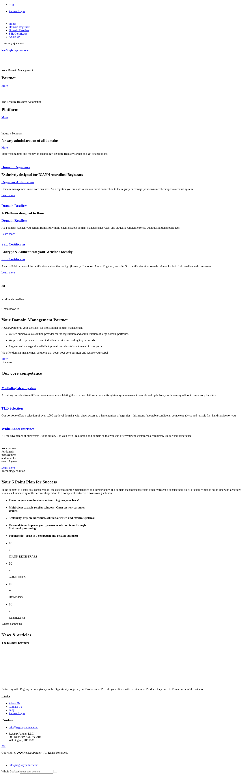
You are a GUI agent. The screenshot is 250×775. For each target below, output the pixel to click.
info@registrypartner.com (15, 50)
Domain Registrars (19, 27)
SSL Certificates (18, 33)
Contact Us (15, 706)
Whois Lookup (10, 771)
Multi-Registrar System (18, 388)
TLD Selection (12, 408)
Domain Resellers (19, 30)
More (4, 85)
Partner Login (17, 11)
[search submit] (55, 772)
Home (12, 23)
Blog (11, 710)
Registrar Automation (17, 182)
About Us (14, 36)
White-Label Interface (17, 429)
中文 (12, 4)
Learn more (8, 195)
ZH (3, 746)
